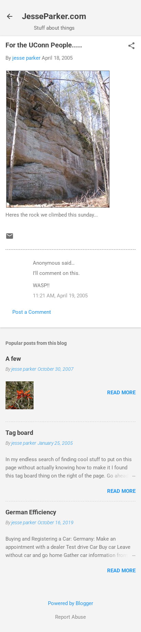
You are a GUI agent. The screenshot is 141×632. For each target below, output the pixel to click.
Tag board (19, 432)
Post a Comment (31, 312)
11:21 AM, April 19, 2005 (60, 296)
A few (13, 358)
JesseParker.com (54, 16)
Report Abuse (70, 617)
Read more (121, 393)
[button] (131, 46)
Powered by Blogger (70, 603)
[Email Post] (9, 238)
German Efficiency (30, 512)
